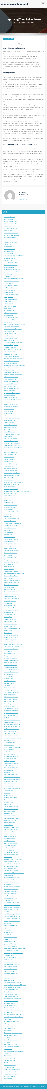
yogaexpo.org (8, 516)
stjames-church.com (10, 637)
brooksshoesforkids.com (11, 806)
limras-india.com (9, 219)
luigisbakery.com (9, 928)
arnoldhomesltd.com (10, 386)
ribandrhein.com (9, 498)
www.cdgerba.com (9, 980)
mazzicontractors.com (10, 962)
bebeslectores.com (9, 351)
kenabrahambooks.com (11, 608)
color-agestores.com (10, 528)
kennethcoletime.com (10, 665)
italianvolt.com (8, 416)
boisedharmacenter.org (10, 525)
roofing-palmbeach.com (11, 381)
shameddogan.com (9, 822)
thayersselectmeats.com (11, 809)
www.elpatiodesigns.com (11, 973)
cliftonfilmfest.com (9, 390)
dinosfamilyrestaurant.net (11, 356)
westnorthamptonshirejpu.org (13, 329)
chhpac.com (7, 1055)
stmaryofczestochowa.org (11, 656)
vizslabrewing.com (9, 420)
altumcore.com (8, 800)
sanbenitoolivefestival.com (12, 550)
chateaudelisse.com (9, 322)
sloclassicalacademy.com (11, 585)
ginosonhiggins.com (10, 704)
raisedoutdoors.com (10, 395)
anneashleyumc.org (9, 884)
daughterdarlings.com (10, 228)
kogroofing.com (8, 308)
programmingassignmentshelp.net (14, 255)
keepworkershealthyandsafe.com (13, 278)
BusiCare (31, 1086)
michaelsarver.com (9, 466)
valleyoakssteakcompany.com (12, 779)
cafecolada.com (8, 555)
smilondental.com (9, 457)
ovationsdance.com (9, 495)
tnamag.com (7, 804)
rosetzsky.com (8, 630)
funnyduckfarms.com (10, 1028)
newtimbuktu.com (9, 249)
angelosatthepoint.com (10, 774)
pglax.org (6, 717)
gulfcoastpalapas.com (10, 815)
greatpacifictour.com (10, 752)
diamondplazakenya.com (11, 989)
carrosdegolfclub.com (10, 363)
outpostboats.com (9, 537)
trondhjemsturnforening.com (12, 987)
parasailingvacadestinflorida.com (13, 1017)
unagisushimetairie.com (11, 285)
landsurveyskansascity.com (12, 886)
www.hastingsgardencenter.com (13, 953)
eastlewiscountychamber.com (12, 580)
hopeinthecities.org (9, 541)
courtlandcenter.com (10, 758)
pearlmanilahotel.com (10, 299)
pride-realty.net (8, 1019)
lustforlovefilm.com (9, 614)
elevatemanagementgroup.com (13, 1033)
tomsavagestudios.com (11, 489)
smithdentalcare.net (10, 1072)
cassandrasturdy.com (10, 548)
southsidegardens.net (10, 957)
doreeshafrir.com (9, 642)
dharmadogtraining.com (11, 1058)
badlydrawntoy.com (9, 841)
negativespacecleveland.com (12, 720)
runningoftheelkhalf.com (11, 866)
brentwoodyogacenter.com (12, 916)
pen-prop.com (8, 857)
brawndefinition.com (10, 596)
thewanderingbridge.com (11, 660)
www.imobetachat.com (10, 836)
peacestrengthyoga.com (11, 870)
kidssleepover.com (9, 258)
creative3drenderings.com (11, 827)
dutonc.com (7, 685)
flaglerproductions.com (11, 594)
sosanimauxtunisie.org (10, 306)
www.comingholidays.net (11, 562)
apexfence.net (8, 1078)
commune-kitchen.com (11, 610)
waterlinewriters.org (10, 820)
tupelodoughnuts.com (10, 438)
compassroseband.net (14, 4)
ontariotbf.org (8, 274)
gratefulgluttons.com (10, 543)
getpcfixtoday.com (9, 290)
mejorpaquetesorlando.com (12, 445)
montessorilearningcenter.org (12, 998)
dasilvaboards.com (9, 587)
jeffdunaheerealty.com (10, 868)
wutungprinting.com (10, 706)
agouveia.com (8, 1049)
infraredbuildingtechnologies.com (14, 358)
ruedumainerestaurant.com (12, 628)
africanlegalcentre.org (10, 621)
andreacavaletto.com (10, 521)
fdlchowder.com (8, 900)
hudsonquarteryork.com (11, 976)
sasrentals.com (8, 461)
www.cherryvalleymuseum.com (13, 342)
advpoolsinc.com (9, 772)
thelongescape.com (9, 688)
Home (14, 22)
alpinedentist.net (9, 310)
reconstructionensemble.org (12, 738)
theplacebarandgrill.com (11, 767)
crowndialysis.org (9, 480)
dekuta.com (7, 934)
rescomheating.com (10, 1065)
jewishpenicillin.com (10, 486)
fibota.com (7, 978)
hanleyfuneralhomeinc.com (12, 443)
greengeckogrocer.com (10, 468)
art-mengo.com (8, 678)
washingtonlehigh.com (10, 925)
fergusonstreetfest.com (11, 1001)
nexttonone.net (8, 848)
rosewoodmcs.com (9, 941)
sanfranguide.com (9, 564)
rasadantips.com (9, 246)
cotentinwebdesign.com (11, 345)
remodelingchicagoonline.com (12, 914)
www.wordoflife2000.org (11, 404)
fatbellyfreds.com (9, 971)
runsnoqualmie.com (10, 893)
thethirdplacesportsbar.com (12, 964)
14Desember (9, 44)
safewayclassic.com (9, 267)
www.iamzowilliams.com (11, 950)
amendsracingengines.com (11, 877)
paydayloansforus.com (10, 262)
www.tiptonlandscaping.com (12, 918)
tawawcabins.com (9, 409)
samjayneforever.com (10, 1003)
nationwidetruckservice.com (12, 747)
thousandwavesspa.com (11, 756)
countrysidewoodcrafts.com (12, 269)
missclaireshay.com (9, 217)
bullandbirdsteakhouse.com (12, 905)
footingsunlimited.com (10, 891)
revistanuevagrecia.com (11, 635)
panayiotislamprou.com (11, 317)
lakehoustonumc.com (10, 843)
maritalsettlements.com (11, 708)
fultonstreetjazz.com (10, 333)
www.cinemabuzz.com (10, 937)
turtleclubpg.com (9, 749)
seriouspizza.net (8, 795)
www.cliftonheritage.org (11, 909)
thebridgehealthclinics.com (12, 818)
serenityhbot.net (9, 850)
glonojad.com (8, 633)
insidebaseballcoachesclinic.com (13, 1010)
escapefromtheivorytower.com (13, 374)
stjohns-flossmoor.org (10, 731)
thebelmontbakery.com (10, 265)
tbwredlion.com (8, 992)
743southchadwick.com (11, 377)
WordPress (19, 1086)
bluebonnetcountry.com (11, 294)
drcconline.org (8, 765)
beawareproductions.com (11, 646)
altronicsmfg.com (9, 251)
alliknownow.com (9, 578)
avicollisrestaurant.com (11, 763)
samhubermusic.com (10, 1076)
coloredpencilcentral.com (11, 388)
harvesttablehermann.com (11, 361)
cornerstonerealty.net (10, 946)
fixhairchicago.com (9, 784)
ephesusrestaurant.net (10, 966)
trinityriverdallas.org (10, 507)
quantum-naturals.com (11, 996)
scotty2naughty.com (10, 640)
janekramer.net (8, 674)
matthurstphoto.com (10, 1005)
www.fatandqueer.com (10, 882)
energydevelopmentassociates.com (14, 365)
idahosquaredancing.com (11, 406)
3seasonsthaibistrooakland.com (13, 512)
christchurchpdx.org (10, 605)
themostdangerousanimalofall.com (14, 573)
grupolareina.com (9, 340)
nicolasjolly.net (8, 617)
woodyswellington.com (10, 969)
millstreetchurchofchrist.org (12, 1014)
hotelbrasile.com (9, 331)
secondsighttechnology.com (12, 464)
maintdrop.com (8, 301)
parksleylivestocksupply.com (12, 523)
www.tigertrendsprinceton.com (13, 859)
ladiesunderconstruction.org (12, 349)
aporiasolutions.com (10, 811)
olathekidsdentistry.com (11, 441)
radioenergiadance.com (10, 313)
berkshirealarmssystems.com (12, 418)
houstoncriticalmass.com (11, 571)
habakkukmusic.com (10, 845)
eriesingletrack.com (9, 432)
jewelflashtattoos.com (10, 288)
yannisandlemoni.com (10, 425)
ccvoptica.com (8, 923)
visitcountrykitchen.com (11, 697)
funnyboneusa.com (9, 733)
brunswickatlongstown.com (12, 669)
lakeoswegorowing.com (10, 1044)
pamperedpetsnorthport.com (12, 434)
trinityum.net (8, 959)
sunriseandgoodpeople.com (12, 724)
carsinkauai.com (8, 1012)
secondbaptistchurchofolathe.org (14, 1051)
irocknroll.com (8, 402)
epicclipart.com (8, 297)
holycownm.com (9, 745)
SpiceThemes (40, 1086)
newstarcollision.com (10, 459)
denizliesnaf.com (9, 786)
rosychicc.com (8, 534)
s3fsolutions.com (9, 370)
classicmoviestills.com (10, 553)
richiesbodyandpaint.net (11, 224)
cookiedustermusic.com (11, 736)
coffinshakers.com (9, 653)
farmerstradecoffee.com (11, 829)
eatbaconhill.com (9, 253)
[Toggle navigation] (43, 4)
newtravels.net (8, 260)
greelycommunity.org (10, 626)
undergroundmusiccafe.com (12, 1074)
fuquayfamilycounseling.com (12, 1046)
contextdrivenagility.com (11, 649)
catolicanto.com (8, 502)
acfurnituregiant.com (10, 240)
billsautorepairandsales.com (12, 994)
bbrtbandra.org (8, 292)
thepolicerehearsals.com (11, 576)
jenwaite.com (8, 1030)
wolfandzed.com (8, 932)
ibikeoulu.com (8, 651)
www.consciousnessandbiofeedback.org (15, 948)
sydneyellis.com (8, 477)
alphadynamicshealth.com (11, 1021)
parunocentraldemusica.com (12, 982)
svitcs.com (7, 793)
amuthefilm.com (9, 612)
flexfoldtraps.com (9, 875)
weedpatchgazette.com (10, 427)
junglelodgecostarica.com (11, 692)
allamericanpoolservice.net (12, 484)
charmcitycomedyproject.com (13, 644)
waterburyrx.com (9, 770)
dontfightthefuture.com (11, 384)
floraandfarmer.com (10, 368)
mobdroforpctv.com (10, 546)
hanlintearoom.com (9, 1026)
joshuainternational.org (11, 852)
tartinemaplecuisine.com (11, 672)
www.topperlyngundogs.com (12, 863)
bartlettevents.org (9, 336)
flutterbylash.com (9, 1024)
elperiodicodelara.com (10, 221)
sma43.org (7, 911)
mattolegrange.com (9, 690)
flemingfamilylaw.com (10, 1040)
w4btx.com (7, 450)
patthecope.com (8, 790)
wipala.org (7, 530)
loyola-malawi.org (9, 532)
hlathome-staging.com (10, 470)
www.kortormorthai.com (11, 880)
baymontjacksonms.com (11, 713)
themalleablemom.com (10, 662)
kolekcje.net (7, 500)
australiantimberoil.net (10, 354)
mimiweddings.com (9, 1067)
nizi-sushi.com (8, 676)
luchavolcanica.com (9, 742)
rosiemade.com (8, 436)
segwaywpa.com (8, 813)
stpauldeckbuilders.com (11, 889)
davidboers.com (8, 834)
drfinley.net (7, 1037)
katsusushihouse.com (10, 624)
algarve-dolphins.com (10, 699)
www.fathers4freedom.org (11, 861)
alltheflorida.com (9, 1007)
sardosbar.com (8, 413)
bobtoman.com (8, 303)
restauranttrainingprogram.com (13, 482)
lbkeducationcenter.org (10, 505)
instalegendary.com (9, 276)
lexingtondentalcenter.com (12, 475)
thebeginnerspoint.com (11, 560)
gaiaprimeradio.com (10, 681)
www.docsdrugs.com (10, 896)
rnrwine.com (7, 1042)
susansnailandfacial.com (11, 854)
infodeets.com (8, 230)
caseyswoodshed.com (10, 781)
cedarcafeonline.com (10, 237)
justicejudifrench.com (10, 658)
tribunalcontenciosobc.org (11, 582)
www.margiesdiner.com (10, 898)
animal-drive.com (9, 802)
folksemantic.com (9, 411)
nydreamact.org (8, 283)
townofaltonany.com (10, 715)
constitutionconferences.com (12, 788)
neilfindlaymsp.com (9, 761)
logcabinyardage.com (10, 832)
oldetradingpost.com (10, 347)
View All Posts (23, 199)
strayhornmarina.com (10, 592)
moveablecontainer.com (11, 338)
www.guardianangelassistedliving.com (15, 985)
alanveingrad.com (9, 701)
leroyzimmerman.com (10, 1035)
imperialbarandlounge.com (12, 393)
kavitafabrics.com (9, 740)
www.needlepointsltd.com (11, 902)
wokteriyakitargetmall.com (12, 473)
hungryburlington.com (10, 667)
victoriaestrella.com (10, 754)
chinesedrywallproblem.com (12, 726)
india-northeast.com (10, 379)
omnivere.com (8, 244)
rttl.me (6, 1062)
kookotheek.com (9, 315)
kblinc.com (7, 429)
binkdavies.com (8, 603)
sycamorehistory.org (10, 944)
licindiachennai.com (9, 226)
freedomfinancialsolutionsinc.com (14, 873)
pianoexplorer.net (9, 955)
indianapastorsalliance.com (12, 777)
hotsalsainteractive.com (11, 233)
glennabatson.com (9, 589)
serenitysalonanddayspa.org (12, 235)
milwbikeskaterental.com (11, 710)
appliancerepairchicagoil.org (12, 272)
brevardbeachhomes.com (11, 372)
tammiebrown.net (9, 683)
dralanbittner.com (9, 422)
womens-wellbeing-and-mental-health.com (17, 491)
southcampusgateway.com (12, 320)
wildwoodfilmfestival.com (11, 326)
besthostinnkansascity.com (12, 1069)
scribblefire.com (8, 514)
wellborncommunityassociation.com (14, 324)
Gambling (18, 44)
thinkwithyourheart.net (11, 397)
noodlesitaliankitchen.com (11, 281)
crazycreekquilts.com (10, 601)
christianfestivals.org (10, 694)
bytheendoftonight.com (11, 539)
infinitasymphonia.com (10, 619)
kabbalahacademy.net (10, 454)
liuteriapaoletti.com (9, 722)
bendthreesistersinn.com (11, 729)
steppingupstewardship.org (12, 921)
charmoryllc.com (9, 566)
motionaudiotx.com (10, 1060)
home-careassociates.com (11, 518)
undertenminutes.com (10, 242)
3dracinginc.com (9, 569)
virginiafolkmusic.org (10, 493)
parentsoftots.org (9, 825)
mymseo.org (7, 1053)
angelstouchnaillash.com (11, 452)
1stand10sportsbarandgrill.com (13, 447)
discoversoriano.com (10, 557)
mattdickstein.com (9, 838)
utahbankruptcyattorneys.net (12, 399)
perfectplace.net (8, 509)
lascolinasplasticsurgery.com (12, 907)
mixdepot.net (8, 939)
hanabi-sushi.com (9, 930)
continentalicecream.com (11, 598)
